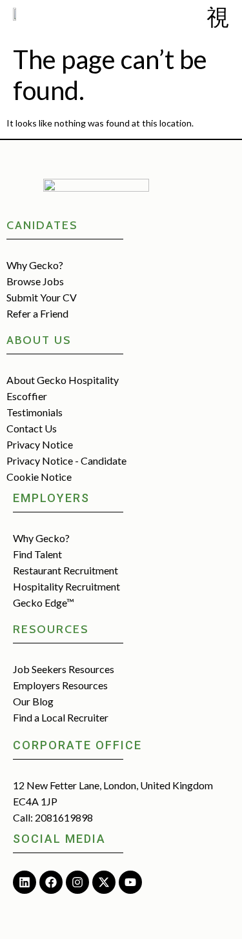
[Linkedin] (24, 882)
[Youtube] (130, 882)
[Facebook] (51, 882)
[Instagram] (77, 882)
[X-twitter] (104, 882)
